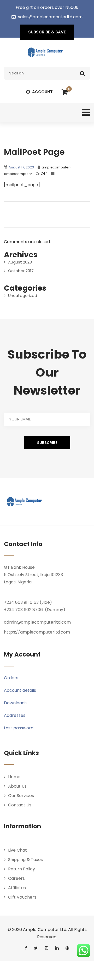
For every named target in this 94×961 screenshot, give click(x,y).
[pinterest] (67, 948)
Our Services (21, 796)
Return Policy (21, 869)
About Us (17, 786)
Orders (11, 678)
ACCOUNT (42, 92)
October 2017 (21, 270)
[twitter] (36, 948)
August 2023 (20, 262)
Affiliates (17, 888)
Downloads (15, 703)
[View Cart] (65, 92)
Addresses (14, 715)
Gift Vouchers (22, 897)
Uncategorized (22, 295)
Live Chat (17, 850)
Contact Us (19, 805)
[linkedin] (57, 948)
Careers (16, 878)
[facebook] (26, 948)
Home (14, 777)
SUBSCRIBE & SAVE (47, 32)
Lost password (18, 728)
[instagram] (46, 948)
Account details (20, 690)
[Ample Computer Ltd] (45, 52)
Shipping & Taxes (25, 860)
